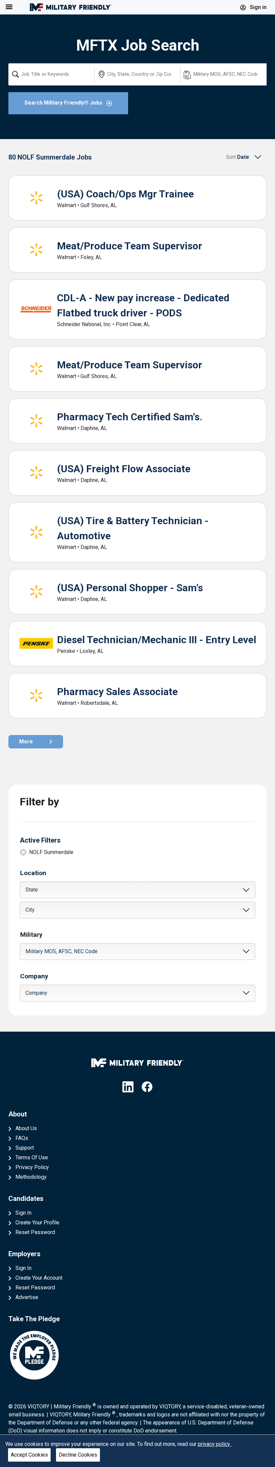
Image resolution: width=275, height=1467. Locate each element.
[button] (137, 890)
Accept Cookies (29, 1455)
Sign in (258, 7)
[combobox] (51, 74)
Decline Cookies (78, 1455)
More (26, 741)
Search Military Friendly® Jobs (64, 103)
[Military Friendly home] (70, 7)
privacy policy (214, 1444)
